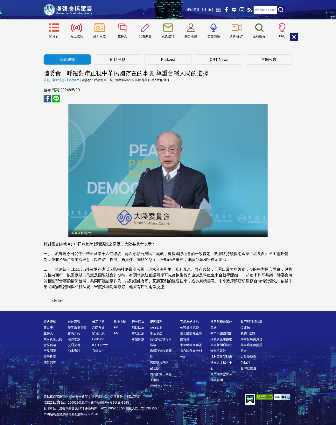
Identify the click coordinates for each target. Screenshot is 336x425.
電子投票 (50, 356)
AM (116, 333)
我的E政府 (248, 333)
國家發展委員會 (251, 339)
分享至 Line (56, 98)
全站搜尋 (259, 36)
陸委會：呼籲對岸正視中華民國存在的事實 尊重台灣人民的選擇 (126, 80)
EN (203, 9)
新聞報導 (67, 59)
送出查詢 (281, 10)
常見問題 (50, 350)
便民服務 (156, 321)
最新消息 (58, 80)
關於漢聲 (191, 36)
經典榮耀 (50, 321)
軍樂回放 (138, 339)
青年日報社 (218, 350)
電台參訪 (156, 333)
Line (234, 10)
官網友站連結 (189, 321)
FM (116, 327)
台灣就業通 (248, 368)
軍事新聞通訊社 (221, 345)
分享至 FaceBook (47, 98)
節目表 (54, 36)
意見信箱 (168, 36)
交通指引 (74, 345)
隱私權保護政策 (54, 396)
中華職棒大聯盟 (191, 345)
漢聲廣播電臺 (68, 10)
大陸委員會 (248, 356)
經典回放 (218, 10)
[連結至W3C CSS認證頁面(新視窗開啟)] (282, 397)
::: (168, 314)
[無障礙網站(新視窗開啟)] (264, 397)
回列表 (57, 300)
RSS (250, 10)
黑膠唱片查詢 (159, 362)
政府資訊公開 (53, 339)
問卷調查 (145, 36)
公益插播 (213, 36)
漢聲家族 (74, 339)
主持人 (122, 36)
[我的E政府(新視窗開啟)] (250, 399)
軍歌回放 (138, 333)
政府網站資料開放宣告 (107, 396)
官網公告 (268, 59)
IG (242, 10)
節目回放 (138, 327)
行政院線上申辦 (161, 385)
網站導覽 (193, 9)
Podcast (168, 59)
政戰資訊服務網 (221, 339)
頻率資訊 (74, 350)
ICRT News (218, 59)
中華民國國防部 (221, 333)
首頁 (47, 80)
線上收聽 (211, 10)
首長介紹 (74, 333)
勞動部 (245, 362)
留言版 (154, 368)
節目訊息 (117, 59)
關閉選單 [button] (294, 37)
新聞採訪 (236, 36)
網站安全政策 (78, 396)
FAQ (282, 36)
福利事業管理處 (221, 356)
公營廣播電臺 (189, 327)
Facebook (226, 10)
